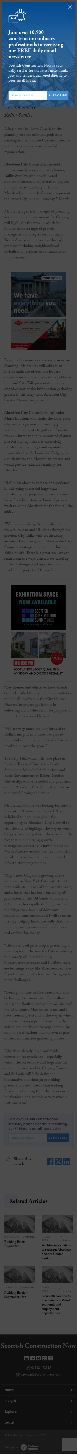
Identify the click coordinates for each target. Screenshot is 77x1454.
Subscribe (57, 95)
